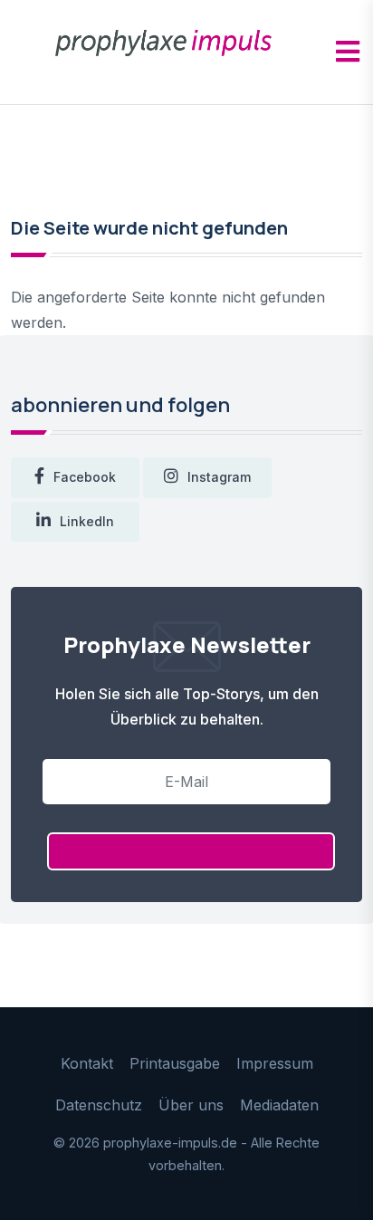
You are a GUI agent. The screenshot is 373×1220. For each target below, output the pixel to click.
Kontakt (87, 1063)
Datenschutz (98, 1105)
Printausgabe (174, 1063)
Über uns (191, 1105)
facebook (84, 477)
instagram (219, 477)
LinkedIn (87, 521)
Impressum (274, 1063)
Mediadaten (279, 1105)
